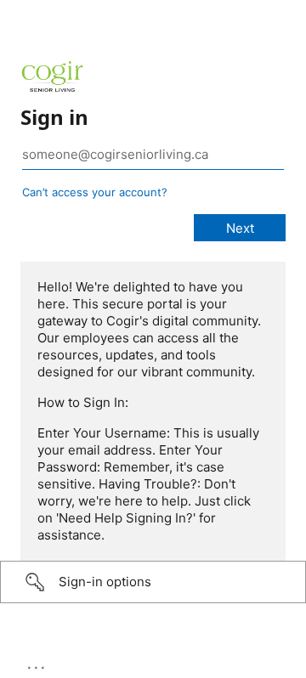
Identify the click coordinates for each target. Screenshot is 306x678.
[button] (153, 582)
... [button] (37, 663)
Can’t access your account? (94, 192)
